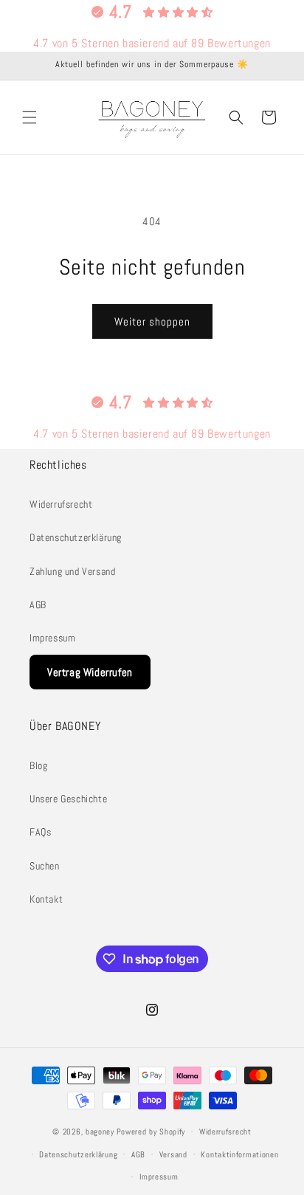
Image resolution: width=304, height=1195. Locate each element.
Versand (173, 1154)
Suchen (45, 865)
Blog (38, 765)
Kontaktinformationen (239, 1154)
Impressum (52, 637)
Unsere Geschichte (68, 798)
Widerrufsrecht (61, 504)
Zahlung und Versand (72, 571)
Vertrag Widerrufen (90, 672)
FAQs (40, 831)
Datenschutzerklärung (76, 537)
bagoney (100, 1131)
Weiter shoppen (152, 321)
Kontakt (46, 899)
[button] (29, 117)
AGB (38, 604)
